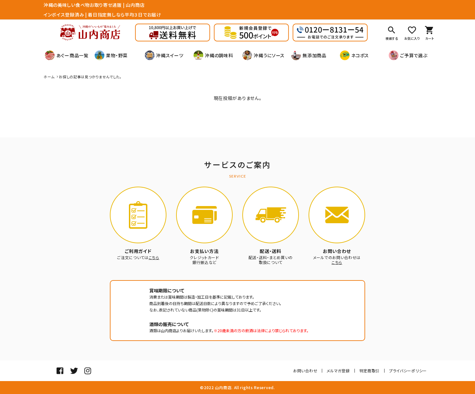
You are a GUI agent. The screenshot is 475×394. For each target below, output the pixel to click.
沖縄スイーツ (169, 55)
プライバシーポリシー (408, 370)
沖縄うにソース (269, 55)
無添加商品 (314, 55)
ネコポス (360, 55)
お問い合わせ (305, 370)
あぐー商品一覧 (72, 55)
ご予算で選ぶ (413, 55)
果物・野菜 (117, 55)
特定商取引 (369, 370)
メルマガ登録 (338, 370)
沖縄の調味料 (219, 55)
